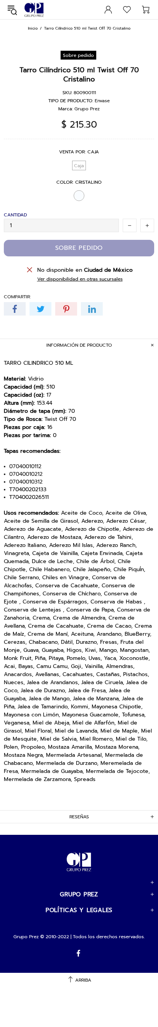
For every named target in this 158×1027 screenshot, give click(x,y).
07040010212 (26, 474)
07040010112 (25, 466)
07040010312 (26, 482)
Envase (102, 101)
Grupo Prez (34, 9)
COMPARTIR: (17, 297)
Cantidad (15, 215)
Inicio (33, 28)
